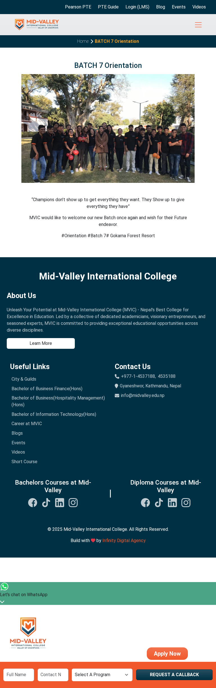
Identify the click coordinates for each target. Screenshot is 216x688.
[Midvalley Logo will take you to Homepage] (37, 24)
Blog (160, 7)
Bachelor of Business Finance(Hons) (47, 388)
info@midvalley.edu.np (143, 395)
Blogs (17, 433)
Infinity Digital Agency (124, 540)
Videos (199, 7)
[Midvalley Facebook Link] (32, 502)
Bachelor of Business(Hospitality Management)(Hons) (58, 401)
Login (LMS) (137, 7)
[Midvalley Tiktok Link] (46, 502)
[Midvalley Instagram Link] (73, 502)
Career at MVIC (27, 423)
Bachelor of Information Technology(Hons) (54, 414)
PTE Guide (108, 7)
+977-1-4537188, (138, 376)
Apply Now (167, 653)
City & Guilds (24, 379)
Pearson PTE (78, 7)
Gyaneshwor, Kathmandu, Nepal (150, 386)
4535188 (167, 376)
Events (179, 7)
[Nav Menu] (198, 24)
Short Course (24, 461)
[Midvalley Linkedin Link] (59, 502)
